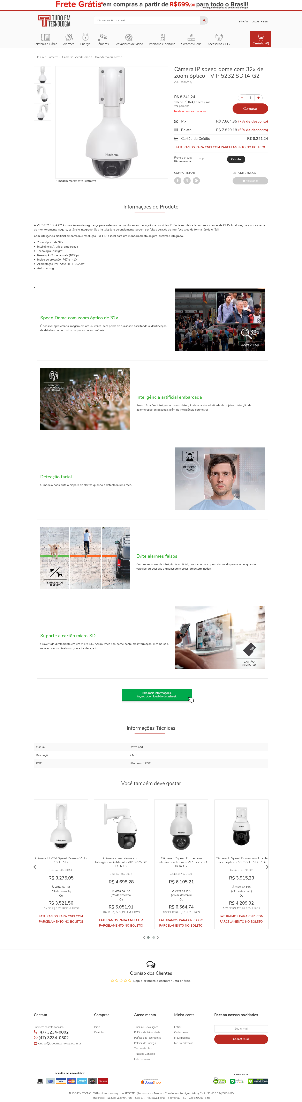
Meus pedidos (182, 1038)
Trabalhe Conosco (144, 1054)
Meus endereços (183, 1043)
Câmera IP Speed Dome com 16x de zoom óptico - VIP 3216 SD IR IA (241, 860)
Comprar (250, 108)
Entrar (243, 21)
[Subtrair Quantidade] (242, 97)
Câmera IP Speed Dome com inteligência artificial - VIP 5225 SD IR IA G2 (181, 862)
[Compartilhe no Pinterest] (196, 180)
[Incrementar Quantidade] (259, 97)
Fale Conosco (142, 1059)
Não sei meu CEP (182, 161)
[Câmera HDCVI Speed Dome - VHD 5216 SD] (61, 826)
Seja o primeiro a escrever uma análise (161, 981)
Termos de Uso (142, 1048)
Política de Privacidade (147, 1032)
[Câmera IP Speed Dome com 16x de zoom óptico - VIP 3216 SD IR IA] (241, 826)
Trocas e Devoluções (146, 1027)
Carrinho (99, 1032)
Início (97, 1027)
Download (136, 747)
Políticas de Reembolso (147, 1038)
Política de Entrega (145, 1043)
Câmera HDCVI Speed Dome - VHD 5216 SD (61, 860)
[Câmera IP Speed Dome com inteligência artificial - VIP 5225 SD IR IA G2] (181, 826)
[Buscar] (204, 20)
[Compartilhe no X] (187, 180)
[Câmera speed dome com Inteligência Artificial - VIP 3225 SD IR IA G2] (121, 826)
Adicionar (251, 181)
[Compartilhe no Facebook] (177, 180)
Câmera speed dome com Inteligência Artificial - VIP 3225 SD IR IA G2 (121, 862)
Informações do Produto (151, 206)
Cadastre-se (259, 21)
